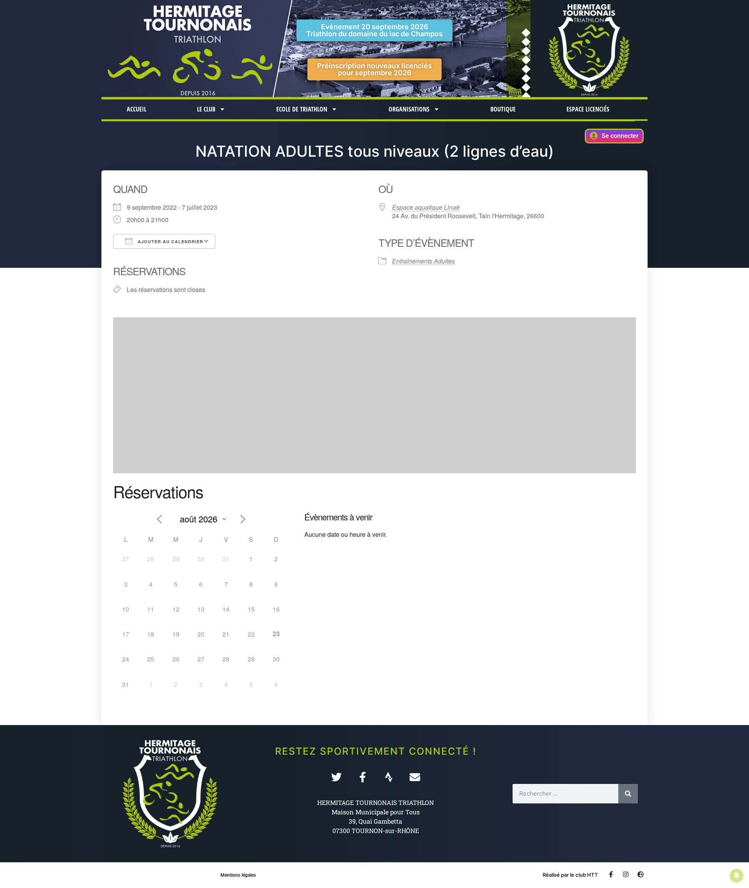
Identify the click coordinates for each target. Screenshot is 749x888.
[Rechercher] (628, 793)
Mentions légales (238, 875)
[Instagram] (626, 874)
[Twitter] (336, 777)
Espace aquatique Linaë (426, 207)
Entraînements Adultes (423, 260)
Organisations (409, 109)
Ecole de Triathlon (301, 109)
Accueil (136, 109)
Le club (206, 109)
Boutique (503, 109)
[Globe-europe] (640, 874)
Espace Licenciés (587, 109)
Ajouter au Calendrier (169, 241)
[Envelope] (415, 777)
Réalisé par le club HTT (570, 875)
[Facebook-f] (362, 777)
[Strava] (388, 777)
